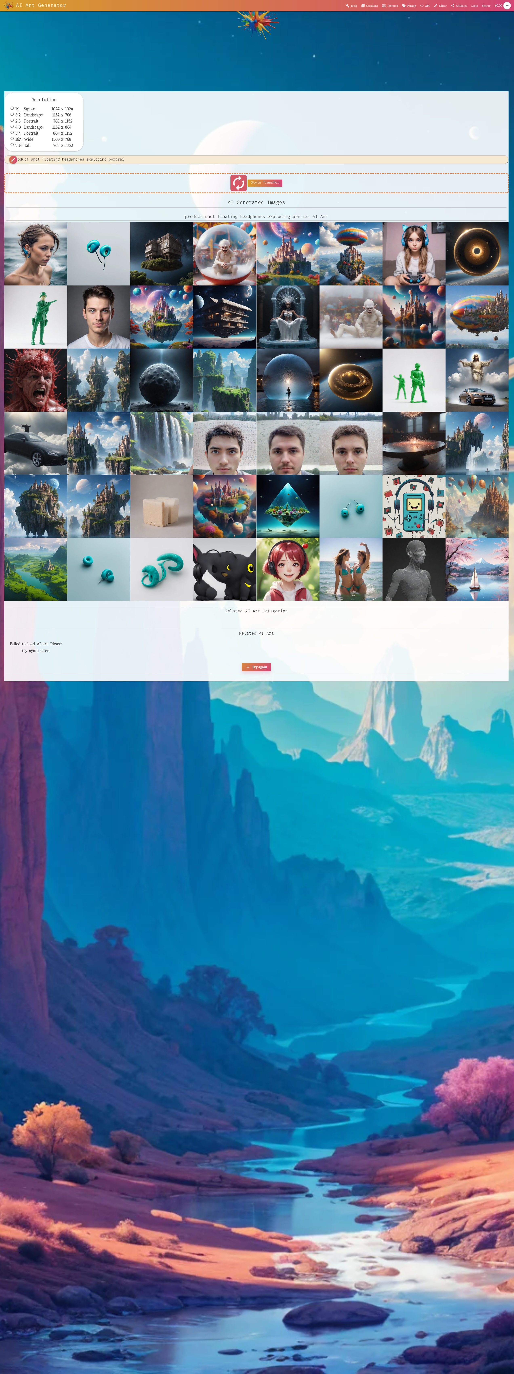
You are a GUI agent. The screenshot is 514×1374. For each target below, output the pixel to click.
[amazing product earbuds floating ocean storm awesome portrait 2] (35, 253)
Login (474, 5)
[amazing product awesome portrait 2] (98, 317)
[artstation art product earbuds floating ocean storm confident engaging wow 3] (351, 506)
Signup (486, 5)
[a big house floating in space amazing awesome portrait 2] (161, 253)
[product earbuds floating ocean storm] (98, 569)
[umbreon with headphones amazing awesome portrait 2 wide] (224, 569)
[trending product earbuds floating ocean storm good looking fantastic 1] (161, 569)
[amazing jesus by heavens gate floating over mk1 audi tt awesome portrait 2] (477, 380)
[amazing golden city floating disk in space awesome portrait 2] (477, 253)
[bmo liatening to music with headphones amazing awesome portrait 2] (414, 506)
